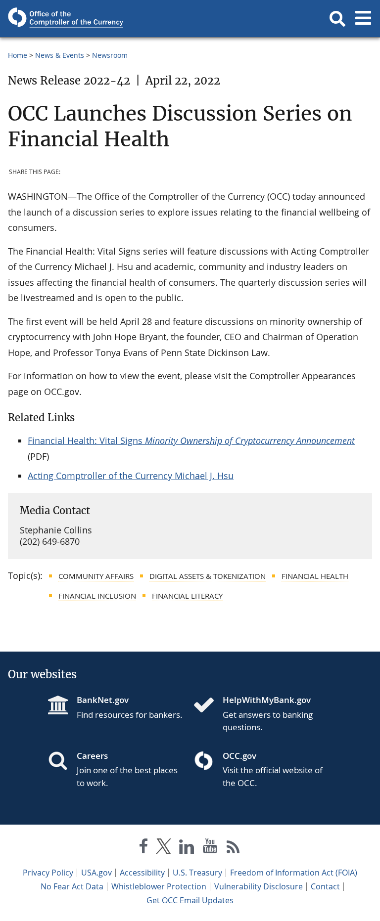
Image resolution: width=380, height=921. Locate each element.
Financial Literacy (187, 596)
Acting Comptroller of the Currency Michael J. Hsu (131, 476)
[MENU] (363, 19)
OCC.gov (239, 755)
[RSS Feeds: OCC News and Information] (233, 848)
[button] (337, 19)
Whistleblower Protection (158, 886)
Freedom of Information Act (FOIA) (293, 872)
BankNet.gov (103, 699)
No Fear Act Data (72, 886)
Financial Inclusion (97, 596)
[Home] (208, 706)
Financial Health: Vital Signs (191, 440)
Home (17, 55)
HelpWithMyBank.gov (267, 699)
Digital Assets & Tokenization (207, 576)
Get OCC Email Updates (190, 900)
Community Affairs (96, 576)
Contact (325, 886)
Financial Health (315, 576)
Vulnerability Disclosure (258, 886)
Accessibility (142, 872)
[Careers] (62, 761)
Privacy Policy (48, 872)
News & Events (59, 55)
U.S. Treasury (197, 872)
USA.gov (96, 872)
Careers (92, 755)
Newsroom (110, 55)
